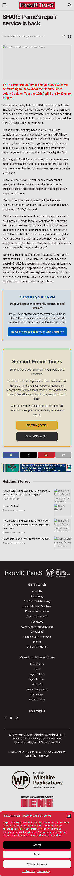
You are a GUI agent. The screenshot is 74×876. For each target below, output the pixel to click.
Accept (37, 844)
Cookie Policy (28, 871)
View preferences (37, 863)
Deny (37, 854)
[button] (69, 816)
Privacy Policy (43, 871)
